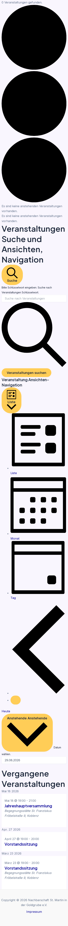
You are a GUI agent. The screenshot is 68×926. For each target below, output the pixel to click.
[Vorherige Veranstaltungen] (38, 693)
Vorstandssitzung (21, 844)
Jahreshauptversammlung (28, 805)
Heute (6, 711)
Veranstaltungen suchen (26, 373)
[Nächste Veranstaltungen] (16, 700)
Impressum (34, 911)
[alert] (34, 209)
